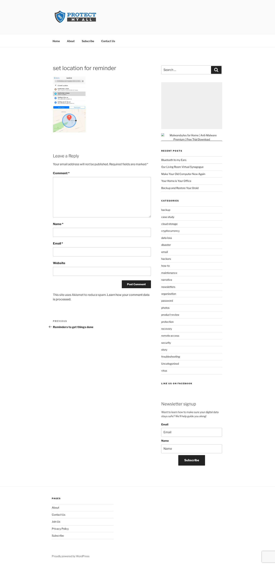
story (164, 349)
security (166, 342)
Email (58, 243)
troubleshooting (170, 356)
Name (58, 224)
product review (170, 314)
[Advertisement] (191, 105)
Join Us (56, 521)
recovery (166, 328)
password (167, 300)
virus (164, 370)
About (71, 41)
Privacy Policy (60, 528)
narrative (166, 279)
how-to (165, 265)
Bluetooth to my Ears (173, 159)
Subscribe (88, 41)
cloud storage (169, 223)
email (164, 251)
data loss (166, 237)
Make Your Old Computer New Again (183, 173)
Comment (61, 173)
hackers (166, 258)
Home (56, 41)
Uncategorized (170, 363)
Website (59, 263)
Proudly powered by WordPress (70, 556)
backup (165, 209)
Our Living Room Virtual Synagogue (182, 166)
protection (167, 321)
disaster (166, 244)
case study (167, 216)
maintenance (169, 272)
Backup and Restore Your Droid (179, 188)
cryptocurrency (170, 230)
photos (165, 307)
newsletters (168, 286)
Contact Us (108, 41)
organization (168, 293)
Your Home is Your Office (176, 180)
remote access (170, 335)
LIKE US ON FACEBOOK (176, 383)
